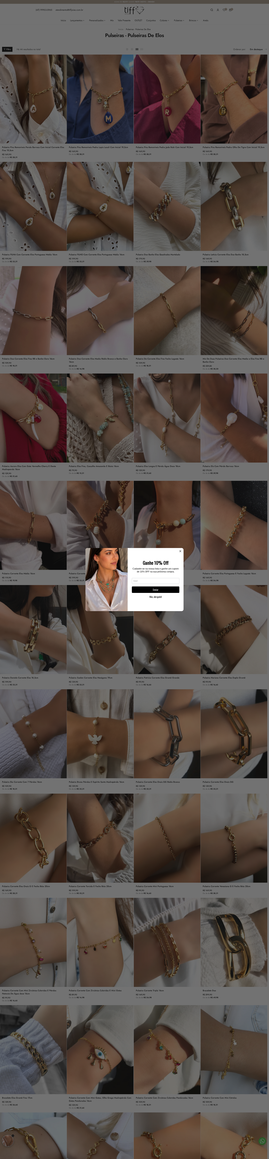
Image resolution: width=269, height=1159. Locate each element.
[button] (180, 551)
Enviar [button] (155, 589)
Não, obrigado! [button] (155, 597)
